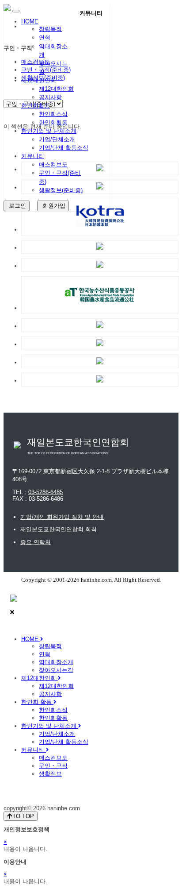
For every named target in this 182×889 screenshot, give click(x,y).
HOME (29, 21)
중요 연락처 (35, 542)
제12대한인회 (38, 80)
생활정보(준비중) (61, 190)
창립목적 (50, 29)
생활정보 (50, 773)
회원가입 (53, 205)
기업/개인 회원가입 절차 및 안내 (62, 517)
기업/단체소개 (57, 139)
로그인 (16, 205)
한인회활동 (35, 105)
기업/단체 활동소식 (63, 147)
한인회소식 (53, 114)
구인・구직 (53, 765)
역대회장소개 (56, 662)
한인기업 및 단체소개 (48, 131)
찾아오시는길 (56, 670)
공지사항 (50, 97)
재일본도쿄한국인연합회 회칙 (58, 529)
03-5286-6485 (45, 492)
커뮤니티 (32, 156)
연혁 (44, 37)
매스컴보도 (53, 164)
